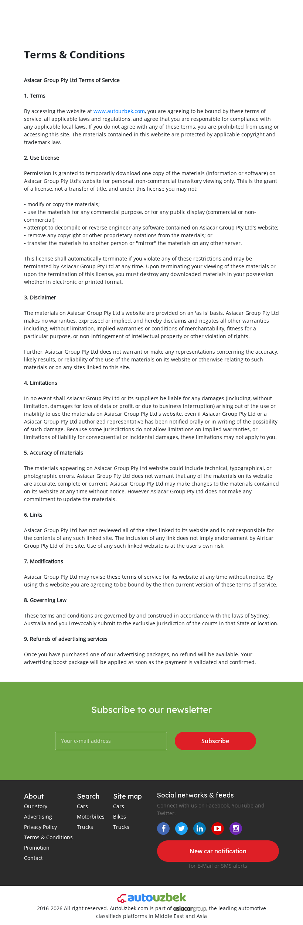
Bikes (119, 816)
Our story (35, 806)
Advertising (38, 816)
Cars (82, 806)
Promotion (37, 847)
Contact (33, 857)
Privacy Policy (40, 826)
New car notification (218, 851)
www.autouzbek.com (119, 111)
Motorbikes (91, 816)
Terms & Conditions (48, 837)
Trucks (85, 826)
